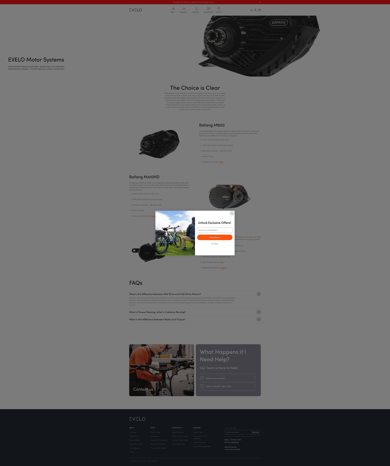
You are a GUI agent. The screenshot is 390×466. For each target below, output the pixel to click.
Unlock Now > (214, 237)
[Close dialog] (232, 213)
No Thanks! (214, 244)
